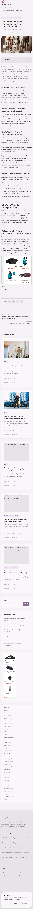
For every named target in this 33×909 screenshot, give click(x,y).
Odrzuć (15, 903)
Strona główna (4, 7)
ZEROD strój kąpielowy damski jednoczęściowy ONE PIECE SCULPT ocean (25, 266)
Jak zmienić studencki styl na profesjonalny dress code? (16, 625)
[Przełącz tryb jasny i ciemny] (21, 3)
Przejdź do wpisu (11, 383)
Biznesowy (6, 707)
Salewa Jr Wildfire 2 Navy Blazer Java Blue (9, 671)
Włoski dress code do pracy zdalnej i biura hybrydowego (14, 847)
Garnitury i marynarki (9, 737)
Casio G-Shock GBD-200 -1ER (9, 681)
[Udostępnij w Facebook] (9, 301)
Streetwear (6, 783)
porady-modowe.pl (7, 29)
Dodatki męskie (7, 726)
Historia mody (7, 742)
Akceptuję (24, 903)
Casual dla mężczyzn (8, 718)
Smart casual (6, 780)
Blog (11, 7)
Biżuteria (6, 710)
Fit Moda (6, 731)
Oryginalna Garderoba (9, 761)
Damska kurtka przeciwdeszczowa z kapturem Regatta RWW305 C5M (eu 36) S (12, 280)
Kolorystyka (6, 748)
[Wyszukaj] (25, 3)
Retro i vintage (7, 772)
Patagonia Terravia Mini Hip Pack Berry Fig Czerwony (25, 280)
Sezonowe (6, 775)
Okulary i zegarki (8, 759)
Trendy (5, 794)
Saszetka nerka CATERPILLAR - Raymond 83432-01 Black (12, 266)
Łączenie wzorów (8, 750)
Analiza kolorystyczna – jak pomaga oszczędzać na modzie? (15, 838)
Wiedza (5, 799)
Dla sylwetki (6, 721)
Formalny (6, 734)
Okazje (5, 756)
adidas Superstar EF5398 (9, 660)
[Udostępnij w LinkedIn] (17, 301)
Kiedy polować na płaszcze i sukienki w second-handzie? (14, 857)
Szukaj (5, 600)
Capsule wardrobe (8, 715)
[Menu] (30, 3)
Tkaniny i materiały (8, 788)
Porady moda (7, 769)
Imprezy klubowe (8, 745)
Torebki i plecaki (7, 791)
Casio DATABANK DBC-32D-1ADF (9, 692)
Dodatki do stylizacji (11, 515)
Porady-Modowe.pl (7, 4)
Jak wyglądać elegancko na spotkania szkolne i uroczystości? (15, 852)
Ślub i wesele (7, 777)
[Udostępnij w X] (13, 301)
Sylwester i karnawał (8, 785)
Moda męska (7, 753)
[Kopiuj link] (21, 301)
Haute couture (7, 740)
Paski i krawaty (7, 764)
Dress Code (6, 729)
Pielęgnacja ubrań (8, 767)
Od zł (11, 268)
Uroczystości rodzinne (9, 796)
